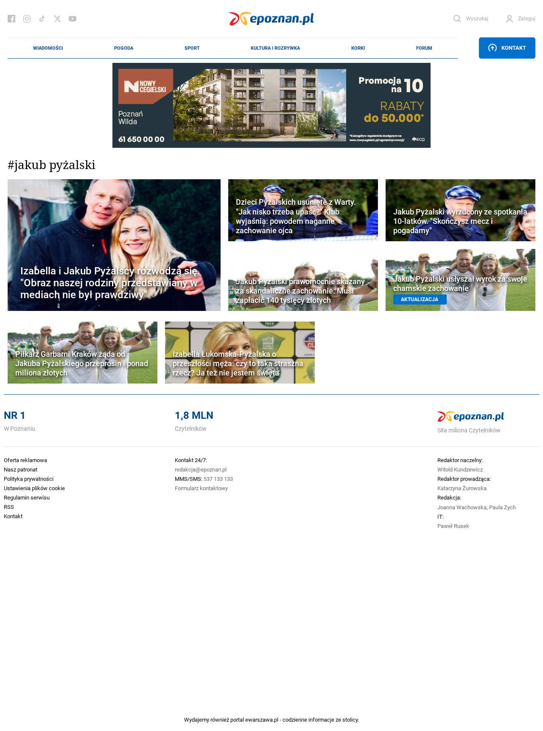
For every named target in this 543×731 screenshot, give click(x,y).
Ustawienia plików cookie (34, 488)
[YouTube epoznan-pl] (72, 19)
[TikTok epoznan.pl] (42, 19)
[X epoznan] (57, 19)
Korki (358, 48)
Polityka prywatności (28, 478)
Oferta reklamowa (25, 460)
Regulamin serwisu (27, 497)
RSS (9, 506)
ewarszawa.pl (261, 719)
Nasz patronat (20, 469)
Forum (424, 48)
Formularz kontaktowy (201, 488)
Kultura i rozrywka (275, 48)
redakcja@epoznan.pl (201, 469)
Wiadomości (48, 48)
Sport (192, 48)
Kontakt (513, 47)
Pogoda (123, 48)
